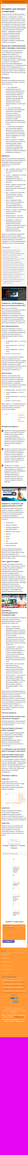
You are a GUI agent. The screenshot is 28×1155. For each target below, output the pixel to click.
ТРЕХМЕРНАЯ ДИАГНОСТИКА (7, 961)
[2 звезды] (9, 841)
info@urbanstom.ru (19, 1017)
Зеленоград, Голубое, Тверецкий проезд (14, 991)
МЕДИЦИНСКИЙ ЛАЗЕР (5, 954)
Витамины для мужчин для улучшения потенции (16, 870)
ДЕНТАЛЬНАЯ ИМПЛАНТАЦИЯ (7, 969)
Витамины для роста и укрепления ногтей (16, 898)
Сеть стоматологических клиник (14, 2)
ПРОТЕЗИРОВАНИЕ (5, 973)
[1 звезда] (7, 841)
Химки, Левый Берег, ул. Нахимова (12, 984)
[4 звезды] (11, 841)
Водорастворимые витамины (17, 884)
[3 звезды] (10, 841)
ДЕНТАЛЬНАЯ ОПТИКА (5, 958)
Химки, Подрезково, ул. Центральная (13, 987)
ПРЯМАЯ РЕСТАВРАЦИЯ (5, 965)
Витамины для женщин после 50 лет (16, 914)
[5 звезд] (12, 841)
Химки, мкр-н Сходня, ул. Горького (12, 980)
